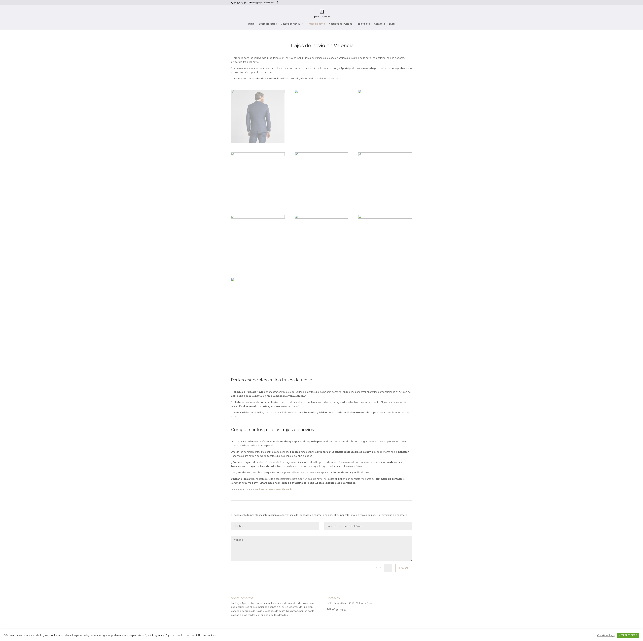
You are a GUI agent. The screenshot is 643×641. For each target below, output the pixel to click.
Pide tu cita (363, 24)
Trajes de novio (316, 24)
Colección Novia (290, 24)
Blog (392, 24)
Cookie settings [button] (606, 635)
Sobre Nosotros (268, 24)
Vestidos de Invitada (340, 24)
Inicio (251, 24)
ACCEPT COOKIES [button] (628, 635)
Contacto (379, 24)
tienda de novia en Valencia (275, 489)
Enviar (403, 568)
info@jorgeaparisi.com (339, 619)
